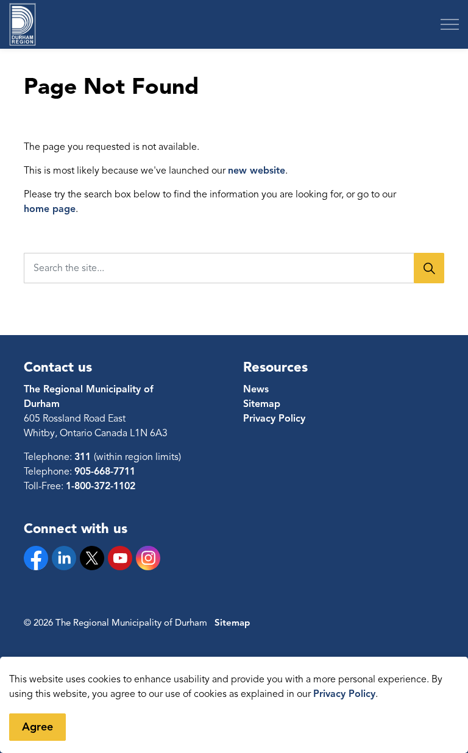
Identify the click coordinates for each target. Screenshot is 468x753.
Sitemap (261, 404)
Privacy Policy (344, 694)
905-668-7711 (104, 471)
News (256, 389)
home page (50, 209)
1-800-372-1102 (100, 486)
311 (84, 457)
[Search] (429, 268)
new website (256, 170)
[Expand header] (449, 24)
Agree (37, 727)
